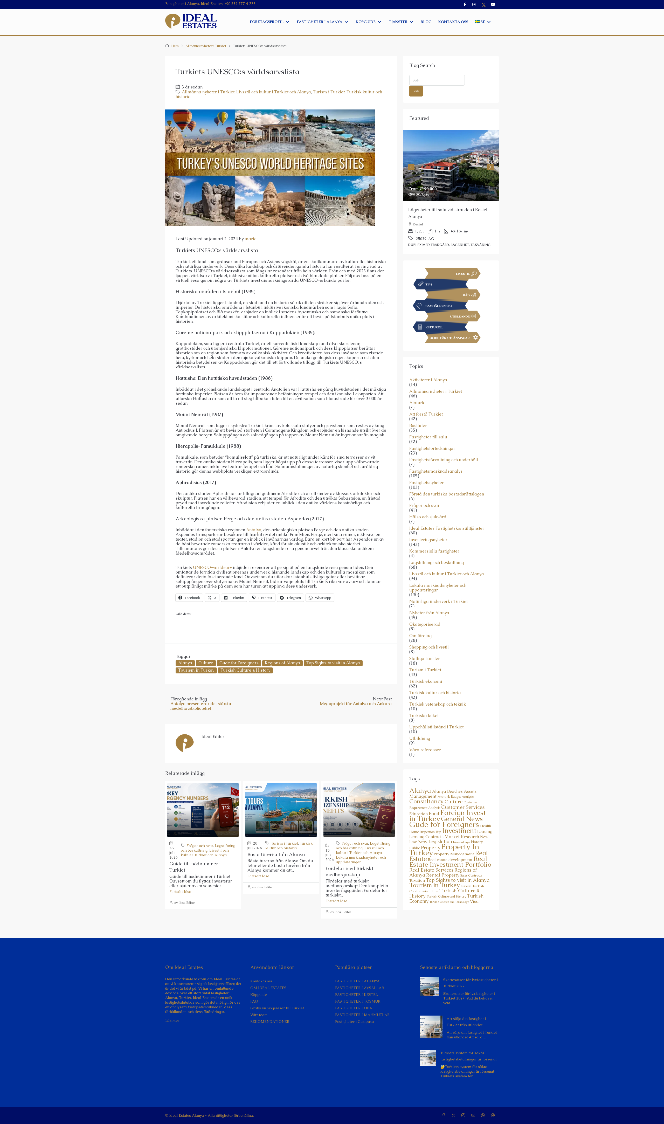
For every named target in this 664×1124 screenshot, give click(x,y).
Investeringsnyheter (428, 526)
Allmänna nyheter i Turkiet (205, 46)
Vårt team (258, 1014)
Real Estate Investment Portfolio (450, 848)
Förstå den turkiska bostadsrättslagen (446, 480)
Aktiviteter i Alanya (428, 366)
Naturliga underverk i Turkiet (438, 588)
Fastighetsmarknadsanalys (435, 458)
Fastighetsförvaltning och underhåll (443, 446)
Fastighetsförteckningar (432, 435)
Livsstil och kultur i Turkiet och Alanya (273, 92)
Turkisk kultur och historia (289, 845)
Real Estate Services (431, 856)
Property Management (454, 840)
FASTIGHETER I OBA (353, 1008)
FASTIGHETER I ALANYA (357, 981)
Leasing (484, 818)
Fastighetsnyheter (426, 469)
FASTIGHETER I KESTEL (356, 994)
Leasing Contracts (426, 823)
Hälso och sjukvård (427, 503)
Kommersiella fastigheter (434, 537)
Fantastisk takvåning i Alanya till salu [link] (445, 209)
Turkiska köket (424, 702)
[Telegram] (494, 1115)
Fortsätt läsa (180, 891)
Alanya (185, 663)
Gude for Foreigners (239, 663)
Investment (459, 817)
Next (490, 163)
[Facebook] (444, 1115)
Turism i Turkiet (329, 92)
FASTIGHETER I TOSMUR (357, 1001)
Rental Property (442, 861)
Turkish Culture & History (245, 670)
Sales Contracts (471, 862)
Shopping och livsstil (429, 633)
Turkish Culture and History (446, 883)
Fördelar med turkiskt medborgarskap (349, 871)
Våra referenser (425, 736)
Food (434, 800)
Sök (416, 90)
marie (251, 239)
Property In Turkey (444, 836)
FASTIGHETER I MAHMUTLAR (362, 1014)
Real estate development (450, 846)
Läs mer (172, 1020)
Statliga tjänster (424, 645)
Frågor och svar (199, 845)
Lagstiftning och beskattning (436, 549)
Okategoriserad (424, 611)
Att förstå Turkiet (426, 400)
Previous (411, 163)
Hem (175, 46)
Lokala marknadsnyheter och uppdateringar (437, 574)
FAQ (254, 1001)
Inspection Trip (430, 818)
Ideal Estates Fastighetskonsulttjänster (446, 515)
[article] (451, 185)
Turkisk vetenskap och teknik (437, 690)
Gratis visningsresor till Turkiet (277, 1008)
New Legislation (435, 828)
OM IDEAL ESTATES (268, 987)
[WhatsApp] (484, 1115)
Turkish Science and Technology (449, 888)
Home (414, 818)
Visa (474, 888)
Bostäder (418, 412)
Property (430, 834)
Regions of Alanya (282, 663)
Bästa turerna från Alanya (276, 854)
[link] (451, 166)
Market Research (462, 823)
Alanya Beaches (447, 778)
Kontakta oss (261, 981)
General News (462, 805)
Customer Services (463, 793)
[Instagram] (464, 1115)
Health (485, 812)
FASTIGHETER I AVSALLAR (359, 987)
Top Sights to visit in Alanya (333, 663)
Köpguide (258, 994)
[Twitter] (454, 1115)
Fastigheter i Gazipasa (354, 1021)
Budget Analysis (462, 783)
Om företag (420, 622)
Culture (205, 663)
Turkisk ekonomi (425, 668)
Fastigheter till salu (428, 423)
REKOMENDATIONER (269, 1021)
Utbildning (419, 725)
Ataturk (416, 389)
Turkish (466, 873)
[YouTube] (474, 1115)
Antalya (253, 530)
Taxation (417, 867)
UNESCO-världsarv (212, 567)
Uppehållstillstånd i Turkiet (436, 713)
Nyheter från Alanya (429, 599)
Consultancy (426, 788)
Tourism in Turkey (196, 670)
